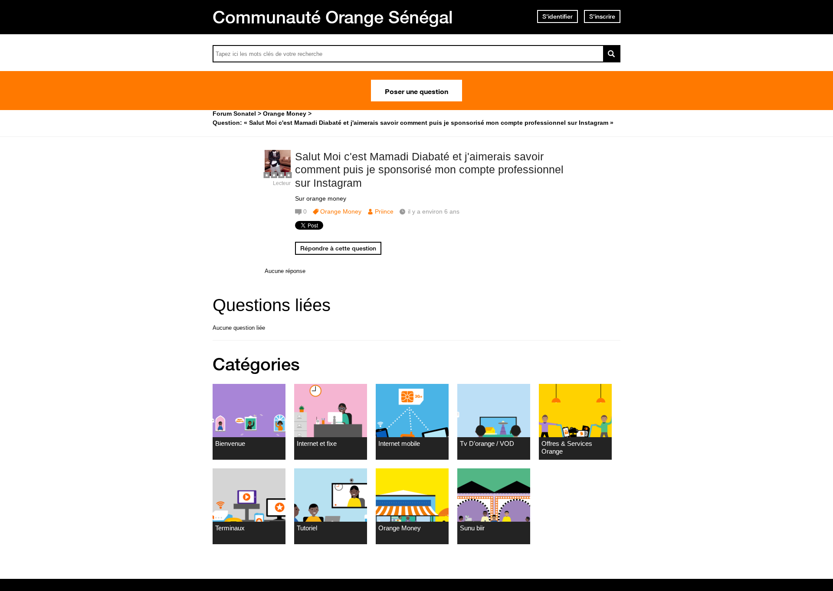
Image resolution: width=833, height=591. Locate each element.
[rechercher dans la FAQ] (611, 53)
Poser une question (416, 90)
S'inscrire (602, 16)
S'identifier (557, 16)
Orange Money (340, 211)
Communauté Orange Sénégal (333, 17)
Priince (384, 211)
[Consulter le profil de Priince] (278, 174)
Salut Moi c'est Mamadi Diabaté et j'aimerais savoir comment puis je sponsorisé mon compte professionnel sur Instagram (429, 169)
